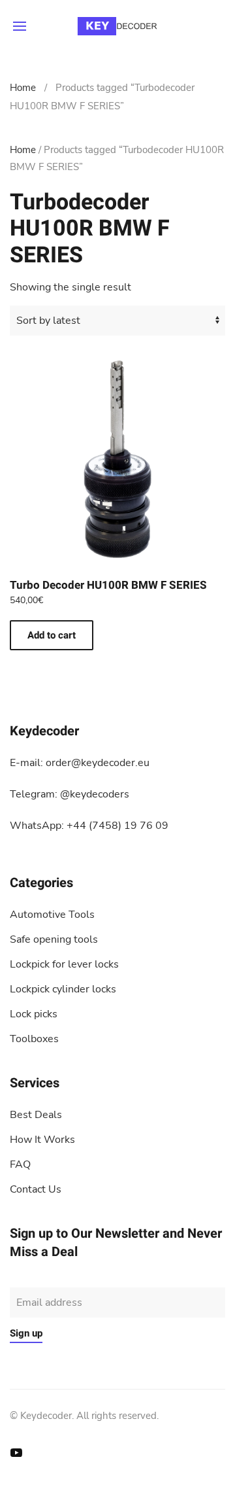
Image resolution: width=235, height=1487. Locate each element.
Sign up (26, 1333)
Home (23, 87)
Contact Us (35, 1189)
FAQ (20, 1164)
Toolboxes (34, 1039)
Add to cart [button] (51, 635)
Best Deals (36, 1115)
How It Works (42, 1139)
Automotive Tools (52, 914)
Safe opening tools (54, 939)
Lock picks (33, 1014)
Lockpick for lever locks (64, 964)
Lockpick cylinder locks (63, 989)
